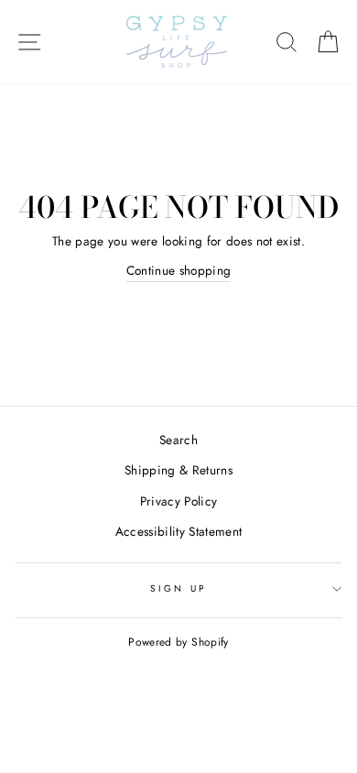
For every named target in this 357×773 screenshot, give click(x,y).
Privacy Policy (179, 501)
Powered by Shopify (178, 642)
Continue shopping (179, 270)
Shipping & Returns (178, 470)
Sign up (178, 588)
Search (178, 439)
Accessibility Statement (179, 531)
